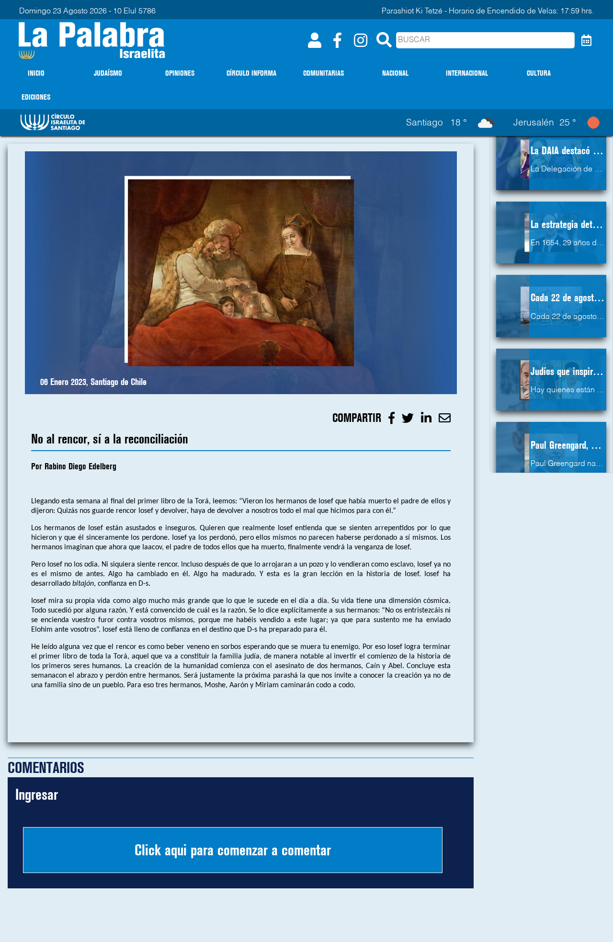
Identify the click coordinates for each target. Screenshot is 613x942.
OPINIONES (179, 73)
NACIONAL (395, 73)
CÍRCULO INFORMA (251, 73)
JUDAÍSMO (108, 73)
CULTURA (539, 73)
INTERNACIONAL (467, 73)
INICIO (36, 73)
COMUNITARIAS (323, 73)
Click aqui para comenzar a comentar (233, 850)
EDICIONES (36, 97)
